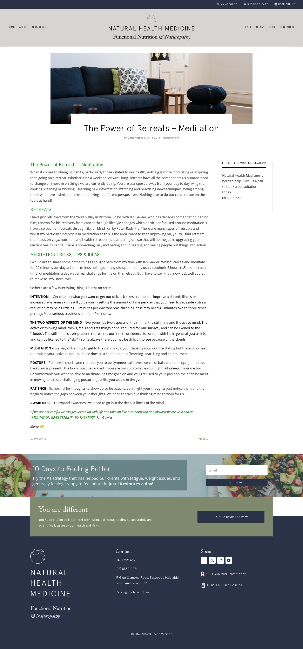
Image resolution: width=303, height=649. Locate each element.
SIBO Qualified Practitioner (226, 574)
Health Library (254, 27)
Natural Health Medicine (157, 634)
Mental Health (171, 137)
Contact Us (287, 27)
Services (38, 27)
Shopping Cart (258, 4)
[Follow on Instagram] (220, 560)
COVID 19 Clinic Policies (224, 585)
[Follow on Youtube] (228, 560)
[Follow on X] (212, 560)
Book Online (286, 4)
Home (11, 27)
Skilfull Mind (95, 228)
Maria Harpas (135, 137)
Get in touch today (230, 516)
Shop (272, 27)
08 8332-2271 (232, 198)
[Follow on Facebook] (204, 560)
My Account (229, 4)
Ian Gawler (138, 217)
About (23, 27)
